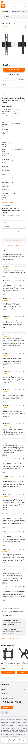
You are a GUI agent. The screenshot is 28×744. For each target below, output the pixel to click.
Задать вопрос (7, 707)
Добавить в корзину (14, 69)
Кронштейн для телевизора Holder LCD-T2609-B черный (8, 662)
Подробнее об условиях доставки (10, 638)
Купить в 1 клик (14, 74)
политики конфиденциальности (16, 245)
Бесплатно (21, 79)
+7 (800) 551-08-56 (22, 2)
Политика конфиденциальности (9, 736)
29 (10, 27)
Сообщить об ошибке (7, 202)
